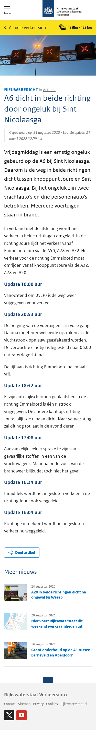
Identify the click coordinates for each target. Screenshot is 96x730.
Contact (10, 704)
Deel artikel (25, 552)
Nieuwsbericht (21, 89)
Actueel (49, 89)
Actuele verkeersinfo (28, 27)
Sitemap (24, 704)
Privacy (38, 704)
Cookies (52, 704)
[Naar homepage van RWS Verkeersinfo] (62, 9)
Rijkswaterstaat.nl (73, 704)
